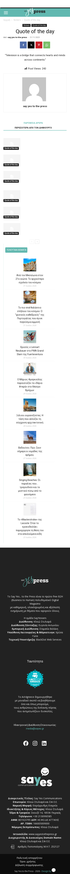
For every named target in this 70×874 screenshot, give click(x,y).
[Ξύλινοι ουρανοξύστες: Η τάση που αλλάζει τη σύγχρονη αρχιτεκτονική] (30, 405)
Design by (47, 871)
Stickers (17, 19)
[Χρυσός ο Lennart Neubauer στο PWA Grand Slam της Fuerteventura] (30, 337)
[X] (31, 45)
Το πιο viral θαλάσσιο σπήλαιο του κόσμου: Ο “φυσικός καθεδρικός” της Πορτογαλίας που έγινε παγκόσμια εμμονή (29, 314)
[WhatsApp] (46, 45)
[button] (5, 12)
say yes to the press (17, 37)
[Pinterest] (39, 45)
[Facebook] (23, 45)
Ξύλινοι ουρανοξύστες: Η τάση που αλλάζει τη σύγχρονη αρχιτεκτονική (29, 419)
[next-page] (37, 241)
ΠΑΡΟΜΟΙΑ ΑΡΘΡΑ (33, 123)
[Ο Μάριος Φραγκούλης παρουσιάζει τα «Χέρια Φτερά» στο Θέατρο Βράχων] (30, 370)
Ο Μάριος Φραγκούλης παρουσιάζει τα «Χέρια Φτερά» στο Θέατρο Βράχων (29, 385)
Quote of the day (32, 19)
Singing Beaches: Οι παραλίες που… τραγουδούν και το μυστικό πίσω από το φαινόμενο (29, 487)
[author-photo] (35, 101)
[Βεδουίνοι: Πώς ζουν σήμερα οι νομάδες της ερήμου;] (30, 438)
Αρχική (6, 19)
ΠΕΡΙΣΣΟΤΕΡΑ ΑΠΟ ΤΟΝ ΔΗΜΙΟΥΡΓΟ (33, 128)
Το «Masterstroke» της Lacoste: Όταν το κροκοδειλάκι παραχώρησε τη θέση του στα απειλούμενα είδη (30, 526)
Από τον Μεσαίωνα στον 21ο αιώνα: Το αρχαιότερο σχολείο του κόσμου (30, 279)
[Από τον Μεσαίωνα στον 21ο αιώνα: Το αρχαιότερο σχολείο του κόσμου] (30, 265)
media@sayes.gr (35, 728)
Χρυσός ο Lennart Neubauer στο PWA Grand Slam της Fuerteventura (30, 351)
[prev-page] (32, 241)
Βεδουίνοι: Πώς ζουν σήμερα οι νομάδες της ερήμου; (29, 451)
